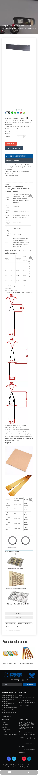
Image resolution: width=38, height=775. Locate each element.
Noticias (4, 727)
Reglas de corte (10, 623)
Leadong (31, 766)
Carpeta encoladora (8, 710)
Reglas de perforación (24, 623)
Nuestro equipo (24, 705)
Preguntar (10, 143)
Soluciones (5, 725)
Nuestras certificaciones (27, 702)
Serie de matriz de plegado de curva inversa (11, 663)
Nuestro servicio (7, 732)
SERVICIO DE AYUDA (9, 734)
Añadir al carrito (15, 148)
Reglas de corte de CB (12, 627)
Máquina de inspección (9, 707)
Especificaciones (13, 160)
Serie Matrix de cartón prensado (29, 663)
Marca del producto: (7, 132)
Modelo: (7, 128)
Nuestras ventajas (25, 700)
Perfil (20, 695)
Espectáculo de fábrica (26, 698)
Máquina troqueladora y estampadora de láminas (10, 696)
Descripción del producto (16, 156)
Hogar (4, 722)
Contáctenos (6, 729)
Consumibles (6, 716)
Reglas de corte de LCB (13, 630)
